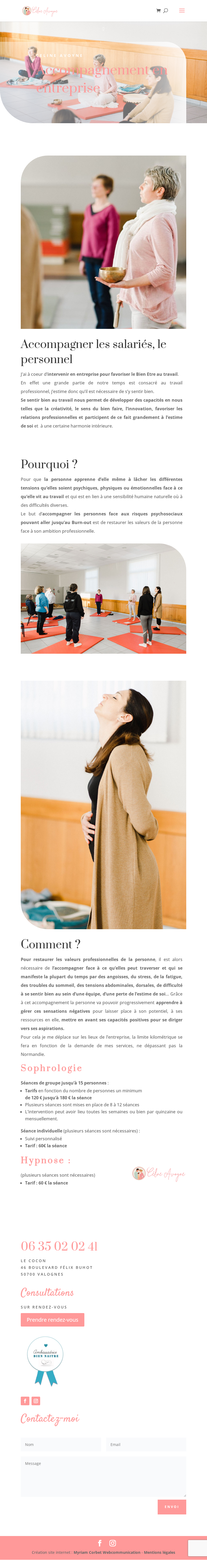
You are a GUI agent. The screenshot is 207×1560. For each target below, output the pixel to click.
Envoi (172, 1506)
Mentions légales (159, 1552)
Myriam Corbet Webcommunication (106, 1552)
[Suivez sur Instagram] (36, 1401)
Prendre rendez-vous (52, 1319)
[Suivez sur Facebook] (25, 1401)
